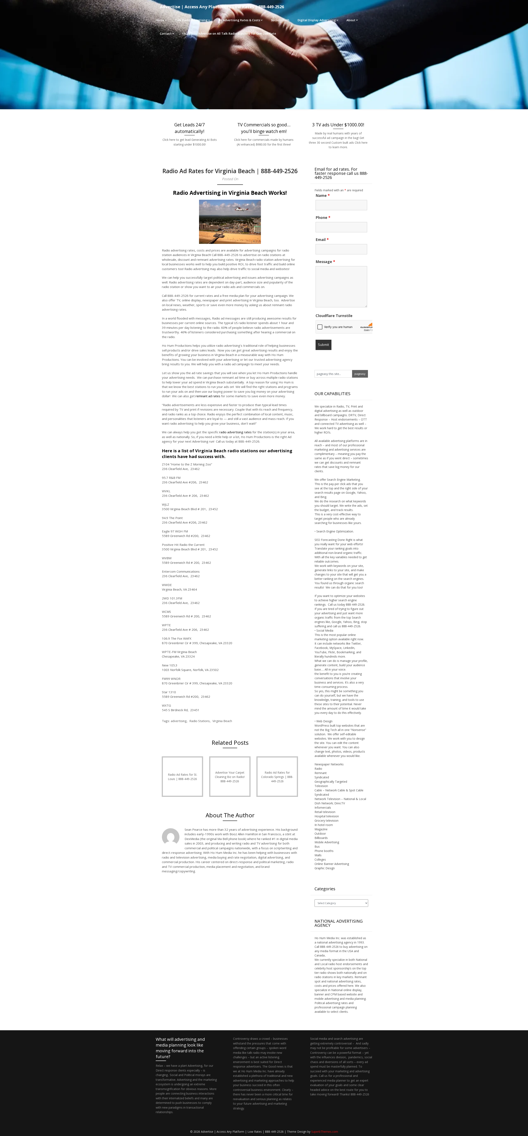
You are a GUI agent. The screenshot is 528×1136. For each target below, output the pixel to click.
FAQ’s (186, 33)
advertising (179, 721)
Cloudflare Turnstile (334, 315)
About (350, 20)
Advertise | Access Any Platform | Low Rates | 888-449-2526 (222, 6)
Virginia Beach (222, 721)
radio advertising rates (235, 432)
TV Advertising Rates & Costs (239, 20)
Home (160, 20)
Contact (166, 33)
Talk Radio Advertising (191, 20)
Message (325, 261)
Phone (323, 217)
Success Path (280, 20)
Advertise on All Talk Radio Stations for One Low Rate (237, 33)
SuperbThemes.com (324, 1132)
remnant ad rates (208, 396)
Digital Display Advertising (317, 20)
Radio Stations (199, 721)
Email (322, 239)
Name (323, 195)
